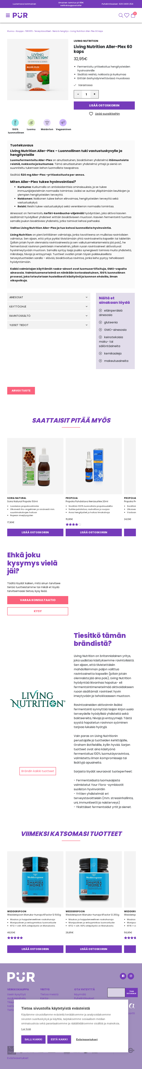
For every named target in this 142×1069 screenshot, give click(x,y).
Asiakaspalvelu (16, 998)
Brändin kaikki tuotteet (37, 771)
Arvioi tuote (21, 390)
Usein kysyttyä (16, 994)
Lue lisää (26, 1029)
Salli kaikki (33, 1039)
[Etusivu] (12, 15)
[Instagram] (130, 977)
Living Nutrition (86, 41)
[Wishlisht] (127, 15)
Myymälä (80, 994)
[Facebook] (122, 977)
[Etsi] (121, 15)
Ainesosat (16, 297)
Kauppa (19, 31)
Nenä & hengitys (61, 31)
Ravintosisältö (20, 316)
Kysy (38, 611)
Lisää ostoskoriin (104, 105)
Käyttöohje (17, 306)
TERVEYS (29, 31)
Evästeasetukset (17, 1058)
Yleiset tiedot (18, 325)
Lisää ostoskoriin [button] (35, 532)
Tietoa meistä (49, 994)
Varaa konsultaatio (37, 600)
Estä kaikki (59, 1039)
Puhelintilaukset (84, 998)
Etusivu (10, 31)
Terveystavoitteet (42, 31)
